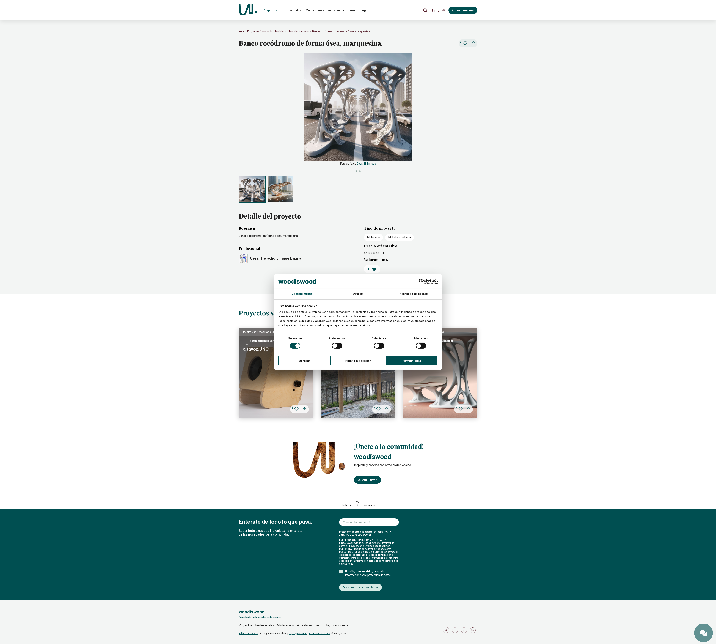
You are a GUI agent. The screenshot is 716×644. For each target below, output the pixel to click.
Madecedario (315, 10)
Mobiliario (281, 31)
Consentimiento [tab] (302, 293)
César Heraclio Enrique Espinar (276, 258)
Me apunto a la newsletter (360, 587)
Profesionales (291, 10)
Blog (362, 10)
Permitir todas (411, 360)
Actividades (336, 10)
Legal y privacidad (298, 633)
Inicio (242, 31)
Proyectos (270, 10)
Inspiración (250, 331)
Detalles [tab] (358, 293)
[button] (438, 10)
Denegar (304, 360)
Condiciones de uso (319, 633)
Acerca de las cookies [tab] (414, 293)
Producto (267, 31)
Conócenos (340, 625)
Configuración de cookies (273, 633)
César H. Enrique (366, 163)
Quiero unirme (463, 10)
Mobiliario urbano (299, 31)
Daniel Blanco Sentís (264, 340)
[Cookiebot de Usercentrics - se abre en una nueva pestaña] (421, 281)
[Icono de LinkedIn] (464, 631)
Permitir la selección (358, 360)
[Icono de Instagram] (446, 631)
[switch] (337, 346)
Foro (351, 10)
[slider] (358, 113)
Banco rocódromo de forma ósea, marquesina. (341, 31)
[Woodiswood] (248, 10)
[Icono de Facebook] (455, 631)
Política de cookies (248, 633)
